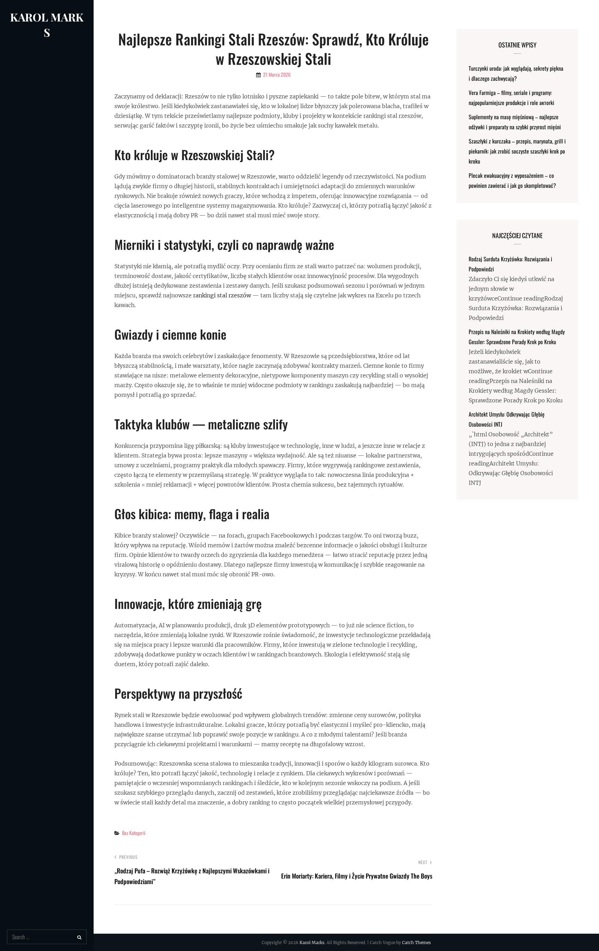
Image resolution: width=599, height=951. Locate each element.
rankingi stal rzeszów (222, 295)
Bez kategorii (133, 832)
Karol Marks (47, 24)
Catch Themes (416, 942)
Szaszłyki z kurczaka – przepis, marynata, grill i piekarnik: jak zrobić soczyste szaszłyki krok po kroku (517, 151)
